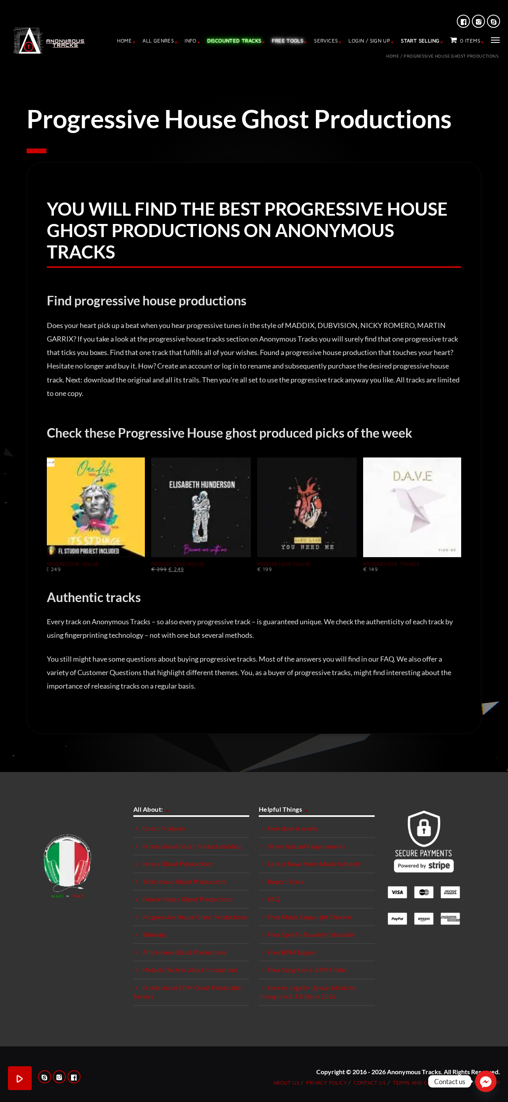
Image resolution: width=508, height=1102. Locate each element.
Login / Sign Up (369, 40)
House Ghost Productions (177, 863)
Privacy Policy (326, 1082)
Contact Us (370, 1082)
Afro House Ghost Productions (184, 952)
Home (124, 40)
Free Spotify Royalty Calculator (312, 934)
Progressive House (72, 564)
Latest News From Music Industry (315, 863)
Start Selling (420, 40)
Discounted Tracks (234, 40)
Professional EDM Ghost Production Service (187, 992)
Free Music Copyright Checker (310, 917)
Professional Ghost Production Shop (192, 846)
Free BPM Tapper (292, 952)
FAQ (274, 899)
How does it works (293, 828)
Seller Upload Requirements (307, 846)
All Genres (158, 40)
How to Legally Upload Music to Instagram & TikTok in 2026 (307, 992)
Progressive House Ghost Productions (195, 917)
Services (326, 40)
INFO (190, 40)
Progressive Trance (391, 564)
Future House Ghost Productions (187, 899)
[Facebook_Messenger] (485, 1081)
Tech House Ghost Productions (184, 881)
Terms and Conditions (424, 1082)
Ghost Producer (164, 828)
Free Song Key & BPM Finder (308, 969)
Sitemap (153, 934)
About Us (286, 1082)
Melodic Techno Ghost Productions (190, 969)
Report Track (286, 881)
